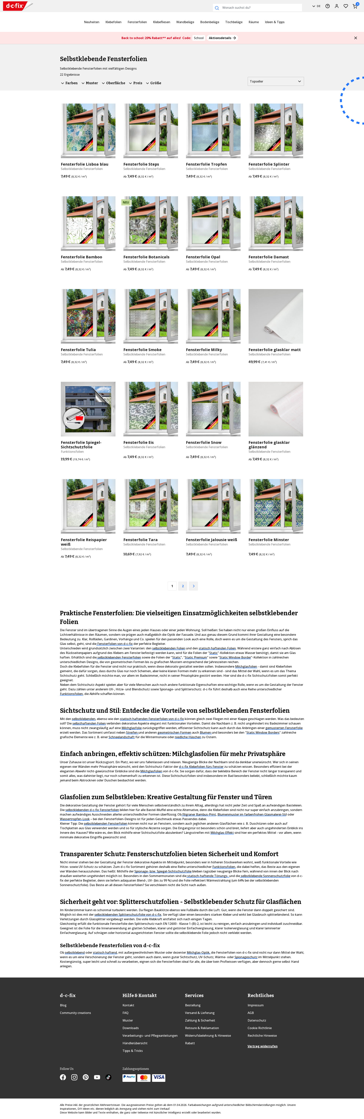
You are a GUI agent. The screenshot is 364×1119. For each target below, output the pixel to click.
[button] (355, 38)
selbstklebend (75, 952)
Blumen (206, 732)
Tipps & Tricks (132, 1051)
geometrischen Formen (174, 732)
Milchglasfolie (132, 728)
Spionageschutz (246, 957)
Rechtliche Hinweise (262, 1035)
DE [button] (318, 6)
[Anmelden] (336, 6)
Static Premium (196, 657)
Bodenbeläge (209, 22)
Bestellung (193, 1005)
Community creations (75, 1013)
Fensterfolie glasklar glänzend (269, 444)
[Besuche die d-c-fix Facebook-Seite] (65, 1078)
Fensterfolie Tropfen (206, 164)
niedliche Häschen (188, 737)
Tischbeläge (233, 22)
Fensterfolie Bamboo (81, 257)
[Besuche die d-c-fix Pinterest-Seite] (88, 1078)
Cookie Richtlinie (260, 1028)
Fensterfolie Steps (141, 164)
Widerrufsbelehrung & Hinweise (208, 1035)
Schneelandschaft (122, 737)
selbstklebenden (83, 719)
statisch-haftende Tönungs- (208, 876)
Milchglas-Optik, (198, 952)
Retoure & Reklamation (202, 1028)
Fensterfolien (137, 22)
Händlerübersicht (134, 1043)
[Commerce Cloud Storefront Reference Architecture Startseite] (15, 6)
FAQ (125, 1013)
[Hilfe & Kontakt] (327, 6)
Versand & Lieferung (200, 1013)
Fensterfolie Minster (269, 539)
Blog (63, 1005)
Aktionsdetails (220, 38)
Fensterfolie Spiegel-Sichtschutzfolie (81, 444)
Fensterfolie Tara (140, 539)
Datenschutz (257, 1020)
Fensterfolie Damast (269, 257)
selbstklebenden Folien (168, 648)
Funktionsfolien (71, 694)
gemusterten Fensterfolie (284, 728)
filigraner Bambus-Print (199, 814)
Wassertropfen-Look (75, 819)
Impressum (256, 1005)
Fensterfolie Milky (204, 349)
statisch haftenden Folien (217, 648)
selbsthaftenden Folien (89, 723)
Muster (127, 1020)
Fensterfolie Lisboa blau (84, 164)
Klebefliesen (161, 22)
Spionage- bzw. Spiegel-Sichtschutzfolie (162, 871)
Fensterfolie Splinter (269, 164)
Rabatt (190, 1043)
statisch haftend (105, 952)
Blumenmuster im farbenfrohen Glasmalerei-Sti (251, 814)
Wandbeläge (185, 22)
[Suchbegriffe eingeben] (217, 8)
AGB (251, 1013)
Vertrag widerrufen (263, 1046)
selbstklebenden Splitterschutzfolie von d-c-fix (127, 914)
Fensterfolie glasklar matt (275, 349)
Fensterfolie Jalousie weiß (211, 539)
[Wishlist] (346, 6)
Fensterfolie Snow (203, 442)
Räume (254, 22)
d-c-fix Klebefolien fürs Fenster (201, 767)
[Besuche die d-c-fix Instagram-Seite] (77, 1078)
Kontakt (128, 1005)
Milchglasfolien (246, 666)
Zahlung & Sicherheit (200, 1020)
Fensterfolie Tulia (78, 349)
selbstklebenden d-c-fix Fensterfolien (92, 810)
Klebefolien (113, 22)
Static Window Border (235, 657)
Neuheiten (91, 22)
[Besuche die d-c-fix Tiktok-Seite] (108, 1078)
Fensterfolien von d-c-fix (114, 644)
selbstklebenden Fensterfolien (119, 657)
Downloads (130, 1028)
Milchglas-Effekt (222, 833)
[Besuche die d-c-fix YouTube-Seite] (99, 1078)
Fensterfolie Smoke (142, 349)
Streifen (132, 732)
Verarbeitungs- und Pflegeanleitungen (150, 1035)
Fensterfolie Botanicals (146, 257)
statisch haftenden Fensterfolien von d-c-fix (152, 719)
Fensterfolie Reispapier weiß (84, 542)
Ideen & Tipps (275, 22)
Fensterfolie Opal (203, 257)
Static (213, 653)
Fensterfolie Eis (138, 442)
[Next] (193, 586)
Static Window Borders (262, 732)
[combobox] (257, 7)
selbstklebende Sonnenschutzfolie (265, 876)
